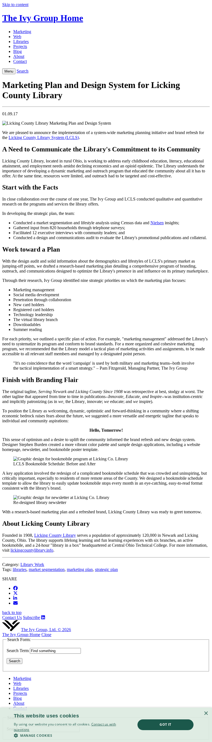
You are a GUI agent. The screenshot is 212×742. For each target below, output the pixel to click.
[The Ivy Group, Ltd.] (11, 629)
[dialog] (106, 725)
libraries (19, 569)
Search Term (18, 650)
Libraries (21, 688)
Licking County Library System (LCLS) (44, 137)
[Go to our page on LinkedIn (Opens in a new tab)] (43, 617)
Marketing (22, 678)
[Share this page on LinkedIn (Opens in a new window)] (15, 598)
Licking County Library (55, 535)
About (18, 703)
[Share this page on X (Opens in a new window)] (15, 593)
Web (17, 683)
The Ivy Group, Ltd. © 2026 (46, 629)
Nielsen (157, 222)
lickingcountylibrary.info (31, 550)
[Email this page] (15, 603)
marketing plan (80, 569)
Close (46, 634)
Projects (20, 693)
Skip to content (15, 4)
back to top (12, 612)
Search (22, 71)
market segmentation (47, 569)
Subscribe (31, 617)
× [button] (206, 713)
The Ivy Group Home (21, 634)
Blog (17, 698)
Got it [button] (165, 724)
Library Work (32, 564)
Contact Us (12, 617)
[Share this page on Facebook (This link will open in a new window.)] (15, 588)
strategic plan (106, 569)
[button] (73, 735)
